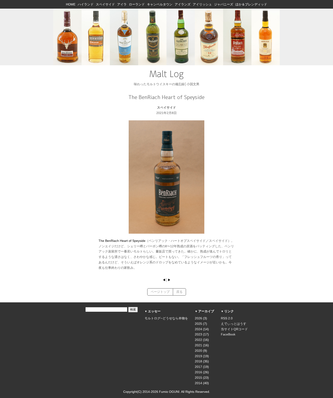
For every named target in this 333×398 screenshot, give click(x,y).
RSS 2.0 (227, 318)
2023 (198, 334)
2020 (198, 350)
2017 (198, 367)
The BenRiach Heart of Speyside (122, 241)
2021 (198, 345)
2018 (198, 361)
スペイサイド (166, 107)
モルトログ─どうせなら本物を (166, 318)
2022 (198, 340)
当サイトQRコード (234, 329)
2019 (198, 356)
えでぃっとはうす (233, 323)
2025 (198, 323)
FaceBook (228, 334)
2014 (198, 383)
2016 (198, 372)
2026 (198, 318)
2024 (198, 329)
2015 (198, 377)
